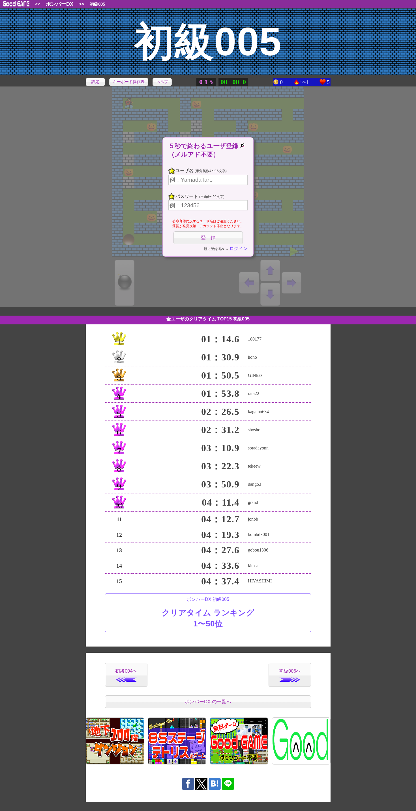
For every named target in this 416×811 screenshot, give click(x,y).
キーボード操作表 (129, 81)
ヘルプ (162, 81)
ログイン (239, 248)
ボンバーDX (59, 4)
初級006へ (290, 671)
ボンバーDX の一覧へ (208, 701)
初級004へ (126, 671)
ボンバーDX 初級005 (208, 612)
